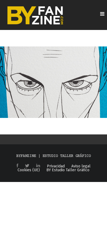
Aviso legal (81, 166)
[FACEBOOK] (17, 166)
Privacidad (56, 166)
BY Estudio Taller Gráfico (67, 170)
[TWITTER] (27, 166)
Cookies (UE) (29, 170)
